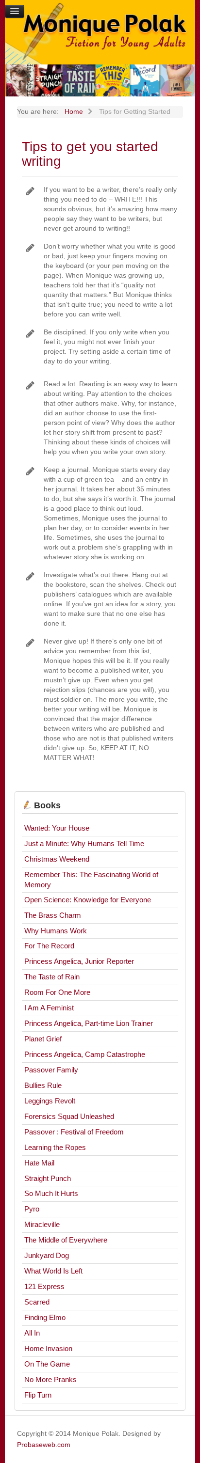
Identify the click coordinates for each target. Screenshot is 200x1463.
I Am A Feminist (49, 1008)
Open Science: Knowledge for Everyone (87, 900)
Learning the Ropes (55, 1147)
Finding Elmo (45, 1317)
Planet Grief (43, 1039)
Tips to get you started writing (90, 154)
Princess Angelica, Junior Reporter (79, 961)
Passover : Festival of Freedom (74, 1132)
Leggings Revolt (49, 1101)
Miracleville (42, 1224)
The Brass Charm (52, 915)
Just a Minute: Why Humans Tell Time (84, 843)
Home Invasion (48, 1348)
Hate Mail (39, 1163)
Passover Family (51, 1070)
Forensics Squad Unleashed (69, 1116)
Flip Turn (37, 1395)
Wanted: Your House (56, 828)
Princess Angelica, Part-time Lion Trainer (88, 1023)
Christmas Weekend (56, 859)
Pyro (31, 1209)
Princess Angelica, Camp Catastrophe (84, 1054)
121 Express (44, 1286)
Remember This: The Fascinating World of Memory (91, 879)
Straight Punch (47, 1178)
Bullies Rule (43, 1085)
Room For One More (57, 992)
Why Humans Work (55, 931)
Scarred (37, 1302)
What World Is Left (53, 1271)
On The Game (47, 1364)
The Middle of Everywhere (65, 1240)
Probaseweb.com (43, 1444)
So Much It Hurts (51, 1193)
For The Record (49, 946)
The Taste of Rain (52, 977)
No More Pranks (50, 1379)
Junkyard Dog (46, 1255)
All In (32, 1333)
